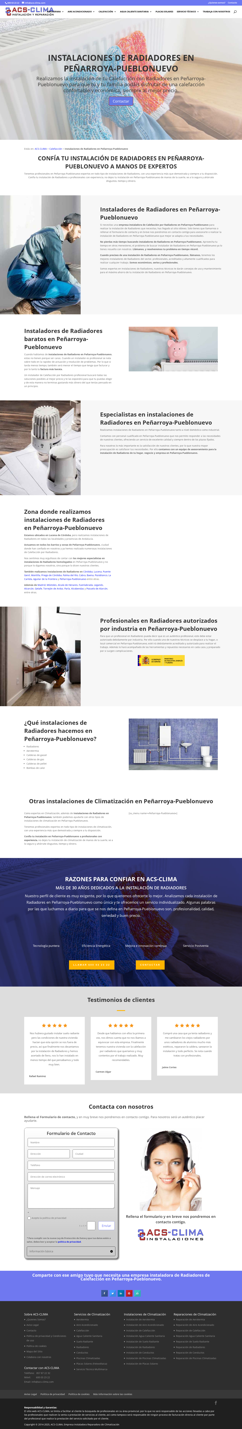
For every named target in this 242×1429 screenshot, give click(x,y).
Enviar (106, 1225)
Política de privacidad (52, 1394)
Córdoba (88, 571)
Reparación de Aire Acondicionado (195, 1324)
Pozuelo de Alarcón (97, 588)
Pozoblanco (101, 575)
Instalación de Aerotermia (140, 1319)
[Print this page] (137, 1295)
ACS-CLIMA (41, 148)
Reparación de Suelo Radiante (192, 1341)
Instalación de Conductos (140, 1352)
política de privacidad (69, 1241)
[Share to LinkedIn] (121, 1295)
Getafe (38, 588)
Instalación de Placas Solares (142, 1363)
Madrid (42, 585)
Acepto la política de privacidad (49, 1217)
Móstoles (52, 585)
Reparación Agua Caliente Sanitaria (195, 1336)
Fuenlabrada (86, 585)
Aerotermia (54, 11)
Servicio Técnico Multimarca (91, 1369)
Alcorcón (29, 588)
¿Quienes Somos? (36, 1319)
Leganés (98, 585)
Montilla (35, 575)
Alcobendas (77, 588)
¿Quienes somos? (216, 3)
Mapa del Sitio (34, 1351)
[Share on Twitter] (112, 1295)
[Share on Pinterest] (129, 1295)
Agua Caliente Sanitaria (134, 11)
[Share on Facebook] (104, 1295)
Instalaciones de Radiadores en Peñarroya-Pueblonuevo (121, 63)
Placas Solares (164, 11)
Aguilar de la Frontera (45, 579)
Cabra (82, 575)
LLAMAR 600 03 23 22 (161, 301)
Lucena (98, 571)
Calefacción (106, 11)
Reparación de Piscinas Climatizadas (196, 1358)
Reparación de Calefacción (190, 1330)
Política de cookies (37, 1346)
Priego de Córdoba (51, 575)
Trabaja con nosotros (216, 11)
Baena (90, 575)
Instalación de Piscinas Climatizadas (146, 1358)
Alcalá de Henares (68, 585)
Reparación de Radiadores (190, 1347)
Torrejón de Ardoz (53, 588)
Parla (67, 588)
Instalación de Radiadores (140, 1347)
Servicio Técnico (186, 11)
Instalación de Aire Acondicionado (145, 1324)
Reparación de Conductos (190, 1352)
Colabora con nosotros (39, 1357)
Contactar (121, 101)
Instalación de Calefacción (140, 1330)
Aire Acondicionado (80, 11)
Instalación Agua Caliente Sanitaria (145, 1336)
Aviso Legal (33, 1324)
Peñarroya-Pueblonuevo (73, 579)
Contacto (232, 3)
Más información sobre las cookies (112, 1394)
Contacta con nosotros (217, 303)
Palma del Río (70, 575)
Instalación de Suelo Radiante (142, 1341)
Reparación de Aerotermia (190, 1319)
